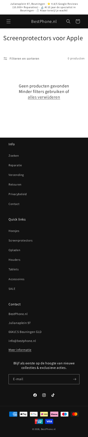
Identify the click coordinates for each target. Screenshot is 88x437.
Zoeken (14, 155)
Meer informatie (20, 350)
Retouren (15, 184)
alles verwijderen (44, 97)
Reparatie (15, 165)
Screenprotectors (21, 240)
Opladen (14, 250)
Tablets (14, 269)
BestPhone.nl (48, 429)
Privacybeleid (18, 194)
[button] (8, 21)
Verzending (16, 175)
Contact (14, 204)
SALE (12, 289)
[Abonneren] (74, 379)
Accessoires (17, 279)
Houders (14, 260)
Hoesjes (14, 231)
